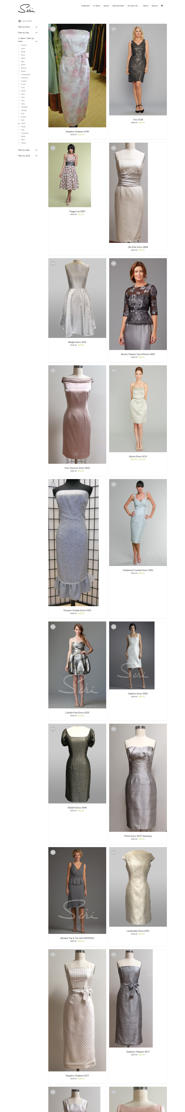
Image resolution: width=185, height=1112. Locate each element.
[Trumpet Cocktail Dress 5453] (73, 480)
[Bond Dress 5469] (138, 1088)
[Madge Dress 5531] (77, 259)
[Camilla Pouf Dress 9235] (77, 623)
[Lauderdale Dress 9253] (138, 848)
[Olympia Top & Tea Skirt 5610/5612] (77, 848)
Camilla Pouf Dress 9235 (77, 713)
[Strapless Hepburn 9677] (131, 950)
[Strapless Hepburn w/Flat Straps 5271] (74, 1088)
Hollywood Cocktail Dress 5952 (138, 570)
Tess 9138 (138, 120)
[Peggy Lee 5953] (69, 144)
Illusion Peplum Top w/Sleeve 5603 (138, 354)
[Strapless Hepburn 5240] (77, 25)
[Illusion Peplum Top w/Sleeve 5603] (138, 259)
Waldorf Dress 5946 (77, 808)
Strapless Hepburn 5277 (77, 1076)
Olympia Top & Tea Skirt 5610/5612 (77, 938)
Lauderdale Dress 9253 (138, 931)
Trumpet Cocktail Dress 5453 (77, 610)
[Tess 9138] (138, 25)
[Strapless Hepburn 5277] (77, 950)
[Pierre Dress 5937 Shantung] (138, 725)
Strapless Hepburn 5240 (77, 131)
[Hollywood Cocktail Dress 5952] (138, 480)
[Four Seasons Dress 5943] (77, 367)
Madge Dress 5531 (77, 342)
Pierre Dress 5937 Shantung (138, 836)
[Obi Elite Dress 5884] (128, 144)
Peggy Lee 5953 (77, 211)
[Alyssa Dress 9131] (138, 367)
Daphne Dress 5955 (138, 694)
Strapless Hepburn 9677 (138, 1052)
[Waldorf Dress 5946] (77, 725)
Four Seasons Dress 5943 (77, 468)
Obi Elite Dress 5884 (138, 247)
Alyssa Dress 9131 (138, 456)
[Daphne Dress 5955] (132, 623)
